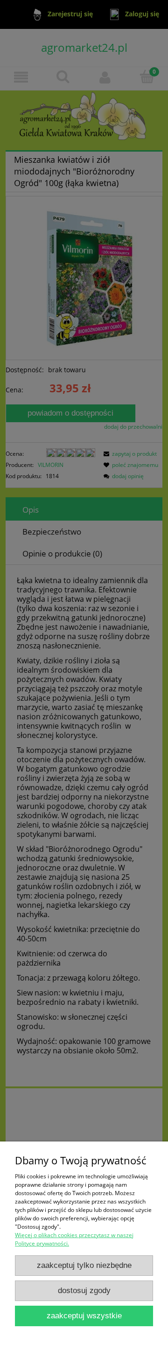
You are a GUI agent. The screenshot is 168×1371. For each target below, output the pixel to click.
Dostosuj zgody (84, 1290)
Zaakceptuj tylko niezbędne (84, 1265)
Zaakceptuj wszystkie (84, 1315)
